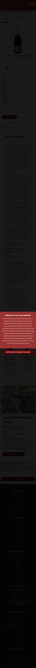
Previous (3, 666)
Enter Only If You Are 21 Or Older (18, 352)
